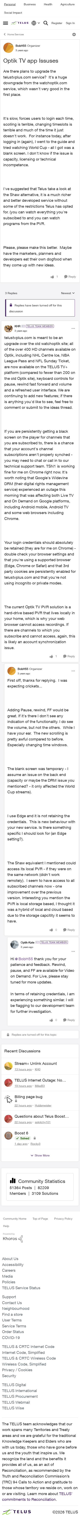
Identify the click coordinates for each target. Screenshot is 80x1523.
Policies (8, 1282)
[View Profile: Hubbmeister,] (8, 1099)
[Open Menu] (74, 34)
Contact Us (12, 1302)
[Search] (45, 23)
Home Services (15, 34)
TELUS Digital (14, 1384)
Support (9, 1297)
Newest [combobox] (68, 293)
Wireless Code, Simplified (24, 1364)
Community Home (14, 1218)
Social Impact (13, 12)
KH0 (37, 1069)
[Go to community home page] (20, 23)
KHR (18, 326)
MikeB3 (40, 1085)
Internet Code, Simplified (23, 1352)
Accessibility (13, 1264)
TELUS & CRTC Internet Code (28, 1346)
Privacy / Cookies (17, 1370)
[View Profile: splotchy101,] (8, 1119)
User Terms (12, 1320)
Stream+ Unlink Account (36, 1063)
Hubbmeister (43, 1105)
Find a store (12, 1314)
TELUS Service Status (21, 1288)
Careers (9, 1270)
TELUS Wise (13, 1408)
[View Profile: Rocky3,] (8, 1136)
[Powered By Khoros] (40, 1238)
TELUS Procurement (20, 1396)
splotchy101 (43, 1122)
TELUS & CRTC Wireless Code (29, 1358)
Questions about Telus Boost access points (40, 1116)
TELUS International (19, 1390)
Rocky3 (35, 1143)
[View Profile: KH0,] (8, 1066)
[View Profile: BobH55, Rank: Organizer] (8, 48)
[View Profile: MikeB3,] (8, 1083)
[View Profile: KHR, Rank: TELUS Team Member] (8, 328)
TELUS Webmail (16, 1402)
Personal (10, 4)
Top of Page (40, 1218)
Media (7, 1276)
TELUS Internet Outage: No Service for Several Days (38, 1080)
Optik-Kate (27, 942)
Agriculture (68, 4)
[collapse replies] (40, 323)
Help (6, 1226)
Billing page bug (28, 1096)
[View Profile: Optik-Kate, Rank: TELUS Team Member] (14, 944)
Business (30, 4)
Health (48, 4)
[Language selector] (36, 23)
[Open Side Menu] (5, 23)
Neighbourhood (15, 1308)
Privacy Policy (63, 1218)
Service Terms (14, 1326)
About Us (10, 1258)
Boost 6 (21, 1133)
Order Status (13, 1331)
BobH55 (21, 45)
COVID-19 (11, 1337)
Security (9, 1375)
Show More (42, 1155)
